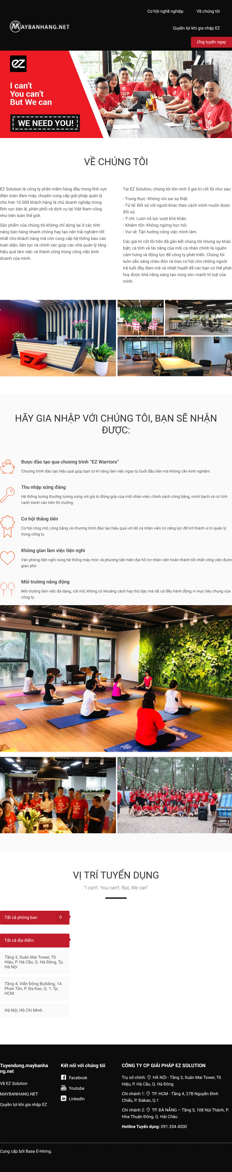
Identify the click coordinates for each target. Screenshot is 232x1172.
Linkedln (76, 1099)
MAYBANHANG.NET (19, 1094)
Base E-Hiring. (39, 1151)
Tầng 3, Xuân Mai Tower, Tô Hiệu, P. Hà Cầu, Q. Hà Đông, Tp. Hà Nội (34, 962)
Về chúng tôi (208, 11)
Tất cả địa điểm (19, 940)
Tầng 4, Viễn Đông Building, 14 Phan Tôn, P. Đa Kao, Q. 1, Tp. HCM (33, 989)
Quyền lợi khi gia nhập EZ (196, 28)
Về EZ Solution (13, 1083)
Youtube (76, 1088)
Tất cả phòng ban (33, 917)
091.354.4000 (174, 1126)
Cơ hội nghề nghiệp (165, 11)
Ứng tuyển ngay (211, 42)
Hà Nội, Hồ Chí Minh (23, 1010)
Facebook (77, 1078)
